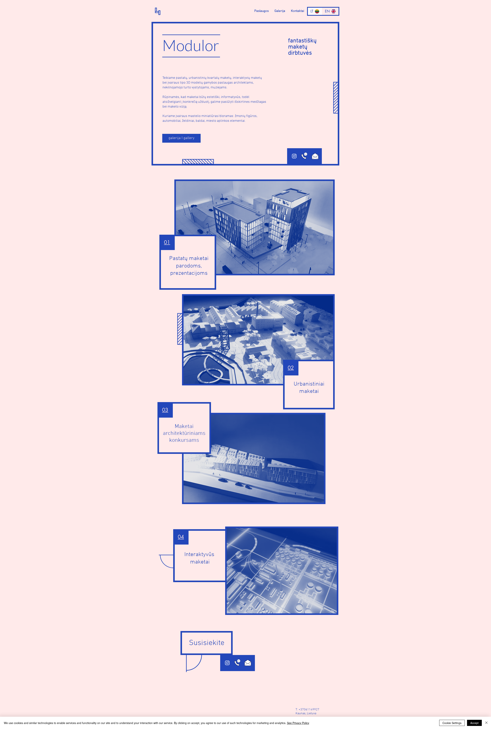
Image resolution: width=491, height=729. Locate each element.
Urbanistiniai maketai (309, 388)
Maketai (184, 426)
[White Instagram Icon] (294, 156)
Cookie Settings (451, 723)
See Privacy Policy (298, 723)
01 (167, 242)
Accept (474, 723)
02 (291, 367)
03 (165, 410)
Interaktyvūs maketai (200, 558)
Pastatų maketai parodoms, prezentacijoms (188, 266)
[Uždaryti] (486, 723)
